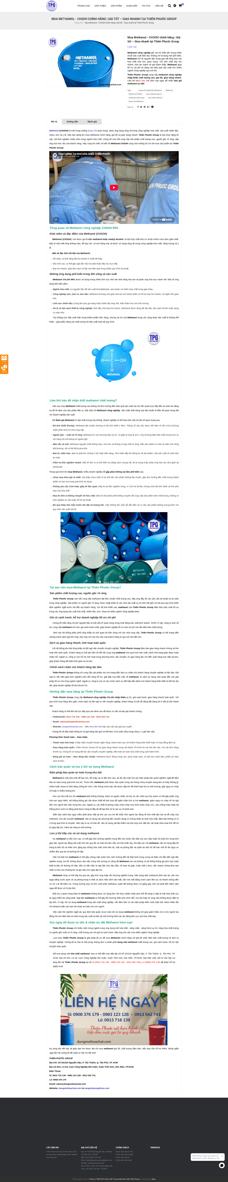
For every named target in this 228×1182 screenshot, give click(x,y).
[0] (179, 6)
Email (4, 361)
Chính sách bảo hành (124, 1160)
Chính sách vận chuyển (124, 1154)
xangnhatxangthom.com (97, 1088)
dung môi (92, 130)
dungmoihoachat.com (72, 726)
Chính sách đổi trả (123, 1157)
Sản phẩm (116, 6)
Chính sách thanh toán (124, 1152)
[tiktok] (152, 107)
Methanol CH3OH (135, 94)
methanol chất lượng (136, 98)
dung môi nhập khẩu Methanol (150, 90)
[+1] (148, 107)
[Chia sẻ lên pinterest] (145, 107)
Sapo (154, 1179)
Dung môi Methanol (136, 101)
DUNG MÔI (131, 6)
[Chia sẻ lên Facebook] (138, 107)
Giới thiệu (100, 6)
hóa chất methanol (155, 98)
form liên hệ (95, 726)
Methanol (169, 90)
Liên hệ (159, 6)
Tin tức (146, 6)
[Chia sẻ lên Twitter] (141, 107)
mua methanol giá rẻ (154, 94)
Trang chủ (83, 6)
